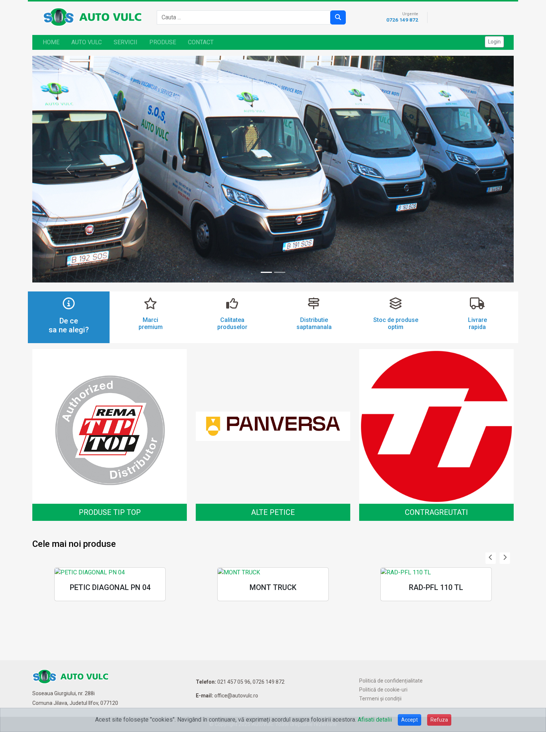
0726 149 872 (402, 20)
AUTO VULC (86, 42)
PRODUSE (162, 42)
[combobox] (246, 17)
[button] (490, 557)
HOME (51, 42)
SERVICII (125, 42)
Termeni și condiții (380, 698)
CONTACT (201, 42)
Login (494, 42)
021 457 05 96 (233, 682)
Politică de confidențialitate (391, 680)
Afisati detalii (375, 719)
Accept (409, 720)
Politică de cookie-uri (383, 689)
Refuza (439, 720)
